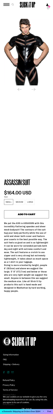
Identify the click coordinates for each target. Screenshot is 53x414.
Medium (19, 202)
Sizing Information (11, 354)
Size (6, 197)
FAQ (5, 359)
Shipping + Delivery (11, 364)
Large (30, 202)
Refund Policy (9, 380)
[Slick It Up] (19, 343)
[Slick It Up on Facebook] (4, 373)
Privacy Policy (9, 385)
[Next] (33, 89)
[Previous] (20, 89)
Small (9, 202)
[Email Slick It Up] (12, 373)
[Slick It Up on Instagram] (8, 373)
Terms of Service (10, 390)
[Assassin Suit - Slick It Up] (26, 52)
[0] (47, 7)
